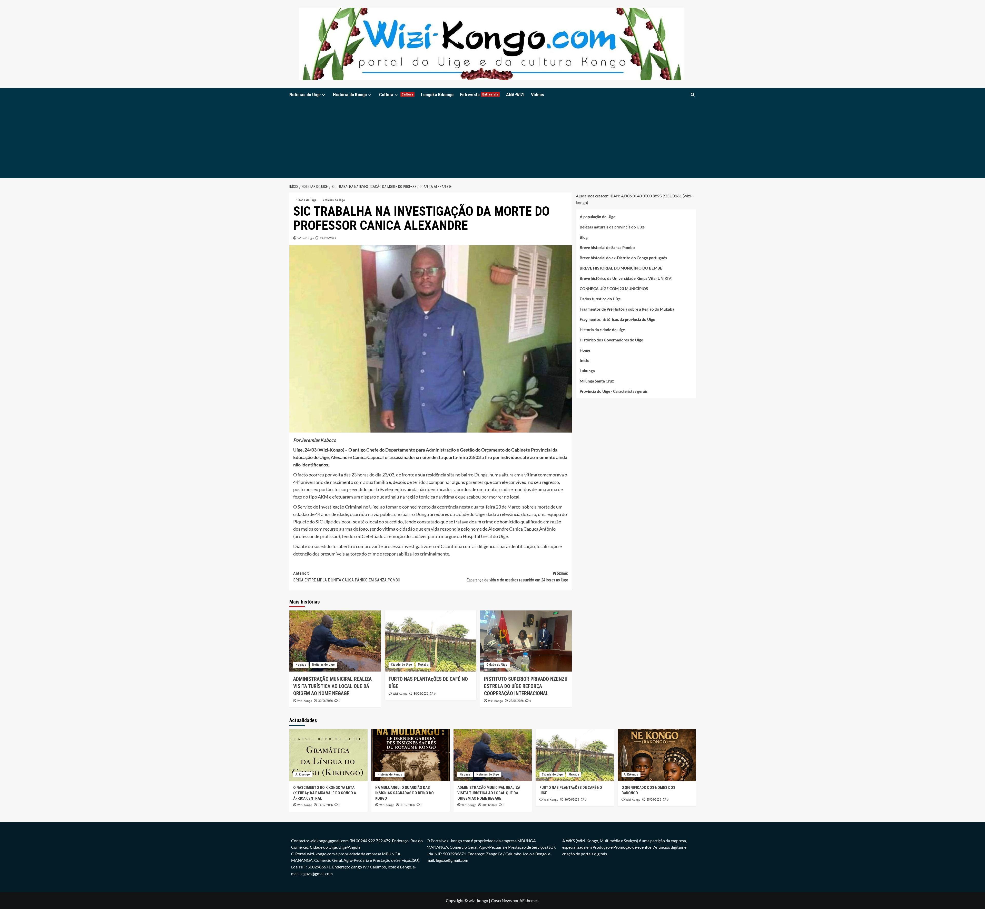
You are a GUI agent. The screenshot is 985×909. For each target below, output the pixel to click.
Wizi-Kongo (306, 238)
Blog (584, 237)
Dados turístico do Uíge (600, 298)
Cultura (396, 94)
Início (584, 360)
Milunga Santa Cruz (597, 381)
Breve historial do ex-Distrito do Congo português (623, 257)
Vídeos (537, 94)
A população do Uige (597, 216)
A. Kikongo (303, 774)
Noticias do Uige (333, 200)
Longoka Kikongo (437, 94)
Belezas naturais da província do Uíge (612, 227)
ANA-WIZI (515, 94)
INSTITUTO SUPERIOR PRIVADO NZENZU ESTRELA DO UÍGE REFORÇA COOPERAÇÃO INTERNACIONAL (525, 686)
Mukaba (423, 664)
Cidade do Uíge (306, 200)
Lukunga (587, 370)
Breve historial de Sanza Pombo (607, 247)
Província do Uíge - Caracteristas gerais (614, 391)
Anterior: (346, 576)
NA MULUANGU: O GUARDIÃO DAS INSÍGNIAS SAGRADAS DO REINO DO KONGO (404, 793)
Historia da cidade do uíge (602, 329)
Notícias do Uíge (305, 94)
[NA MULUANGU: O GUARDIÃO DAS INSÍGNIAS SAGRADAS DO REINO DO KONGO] (410, 755)
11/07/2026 (407, 805)
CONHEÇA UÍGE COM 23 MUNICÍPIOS (614, 288)
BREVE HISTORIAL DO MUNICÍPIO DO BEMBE (621, 268)
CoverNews (501, 900)
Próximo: (517, 576)
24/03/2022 (328, 238)
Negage (301, 664)
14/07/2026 (325, 805)
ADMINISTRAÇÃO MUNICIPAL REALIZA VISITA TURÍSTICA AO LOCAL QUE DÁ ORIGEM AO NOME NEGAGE (332, 686)
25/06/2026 (654, 799)
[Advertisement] (492, 140)
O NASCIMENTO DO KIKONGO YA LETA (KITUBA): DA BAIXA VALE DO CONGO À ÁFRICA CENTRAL (324, 793)
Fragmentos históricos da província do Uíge (617, 319)
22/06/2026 (516, 701)
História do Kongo (350, 94)
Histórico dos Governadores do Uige (611, 340)
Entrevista (479, 94)
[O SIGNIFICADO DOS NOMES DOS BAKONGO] (657, 755)
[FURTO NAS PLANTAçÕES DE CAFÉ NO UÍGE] (430, 641)
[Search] (693, 94)
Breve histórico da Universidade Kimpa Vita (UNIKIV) (626, 278)
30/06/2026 (325, 701)
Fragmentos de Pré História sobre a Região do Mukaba (627, 309)
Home (585, 350)
